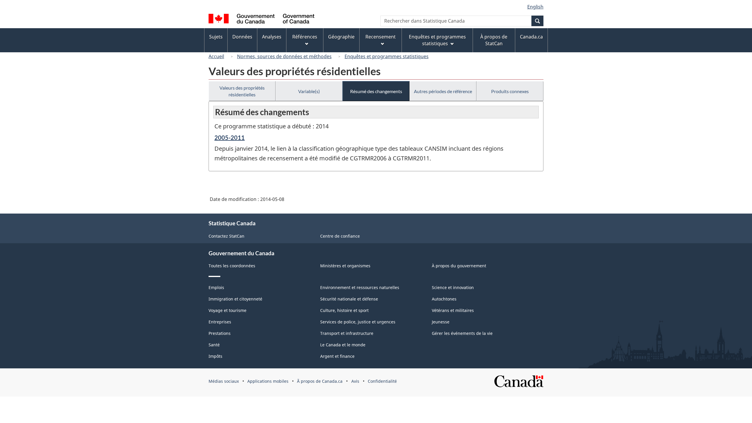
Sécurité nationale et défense (349, 299)
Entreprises (220, 322)
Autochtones (444, 299)
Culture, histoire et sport (344, 310)
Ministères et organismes (345, 265)
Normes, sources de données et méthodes (284, 56)
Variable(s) (309, 91)
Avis (355, 381)
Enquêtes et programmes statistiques (387, 56)
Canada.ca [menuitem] (531, 36)
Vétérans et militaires (453, 310)
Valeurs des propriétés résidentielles (242, 91)
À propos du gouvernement (459, 265)
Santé (214, 345)
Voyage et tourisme (227, 310)
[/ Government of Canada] (261, 19)
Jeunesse (440, 322)
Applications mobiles (267, 381)
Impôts (215, 356)
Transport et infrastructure (346, 333)
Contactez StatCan (226, 236)
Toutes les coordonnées (232, 265)
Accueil (216, 56)
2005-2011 (229, 137)
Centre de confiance (340, 236)
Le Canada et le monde (342, 345)
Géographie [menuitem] (341, 36)
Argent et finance (337, 356)
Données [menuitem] (242, 36)
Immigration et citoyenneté (235, 299)
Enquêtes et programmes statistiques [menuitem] (437, 40)
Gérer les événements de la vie (462, 333)
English (535, 7)
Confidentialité (382, 381)
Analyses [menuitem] (271, 36)
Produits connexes (510, 91)
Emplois (216, 287)
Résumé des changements (376, 91)
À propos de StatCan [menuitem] (493, 40)
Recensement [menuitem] (380, 36)
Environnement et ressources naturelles (359, 287)
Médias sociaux (224, 381)
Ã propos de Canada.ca (320, 381)
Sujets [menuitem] (216, 36)
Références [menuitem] (304, 36)
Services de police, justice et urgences (357, 322)
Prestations (220, 333)
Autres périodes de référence (443, 91)
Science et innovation (453, 287)
